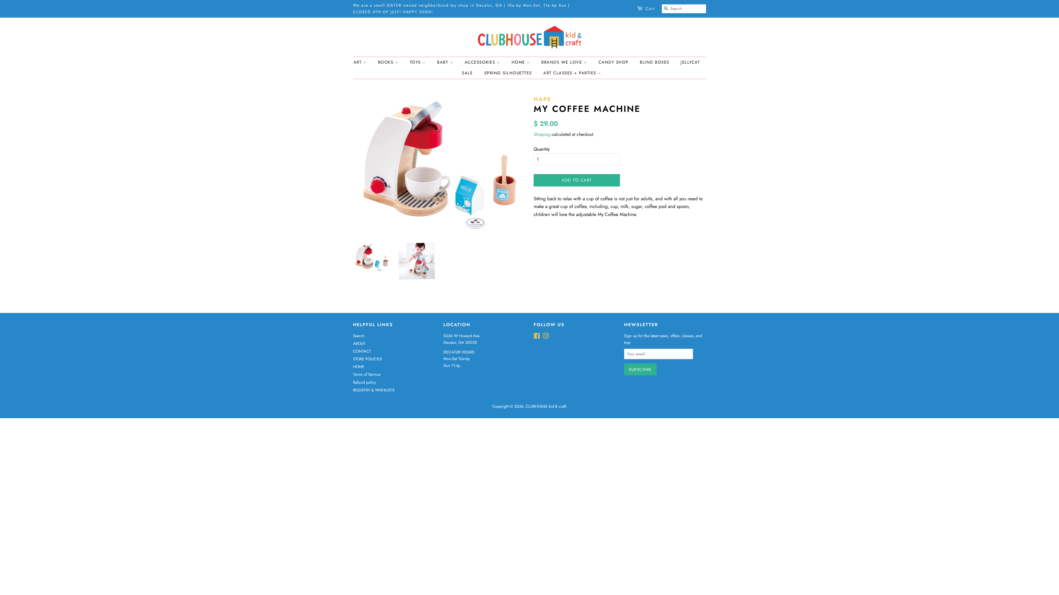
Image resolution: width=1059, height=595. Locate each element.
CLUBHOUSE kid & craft (546, 406)
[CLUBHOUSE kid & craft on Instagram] (546, 337)
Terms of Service (366, 374)
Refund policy (364, 382)
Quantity (542, 149)
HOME (358, 366)
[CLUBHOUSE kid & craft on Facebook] (537, 337)
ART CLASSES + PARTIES (570, 73)
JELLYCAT (690, 62)
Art (358, 62)
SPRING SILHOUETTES (508, 73)
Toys (416, 62)
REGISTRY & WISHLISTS (373, 390)
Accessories (481, 62)
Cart (650, 8)
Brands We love (562, 62)
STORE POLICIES (367, 359)
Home (519, 62)
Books (386, 62)
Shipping (542, 134)
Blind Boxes (654, 62)
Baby (443, 62)
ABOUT (359, 343)
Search (359, 336)
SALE (467, 73)
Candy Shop (613, 62)
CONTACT (362, 351)
